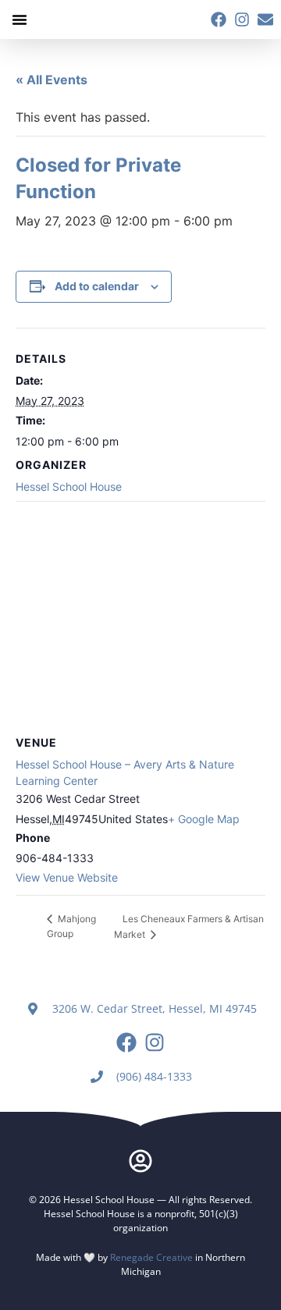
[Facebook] (218, 19)
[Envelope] (265, 19)
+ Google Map (204, 818)
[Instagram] (242, 19)
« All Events (51, 79)
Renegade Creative (151, 1257)
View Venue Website (67, 877)
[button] (19, 19)
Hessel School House (69, 486)
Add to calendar (97, 286)
